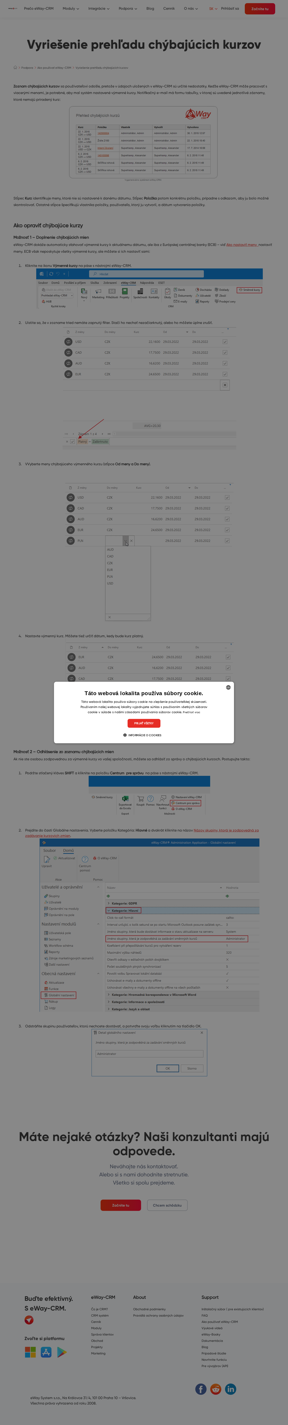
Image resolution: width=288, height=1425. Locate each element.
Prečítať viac (191, 712)
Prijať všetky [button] (143, 723)
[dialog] (144, 712)
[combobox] (228, 687)
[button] (144, 735)
